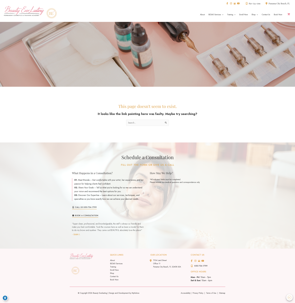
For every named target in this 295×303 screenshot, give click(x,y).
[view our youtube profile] (238, 3)
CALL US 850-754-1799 (85, 207)
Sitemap (222, 293)
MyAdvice (135, 293)
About (112, 260)
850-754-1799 (254, 3)
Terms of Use (211, 293)
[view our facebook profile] (227, 3)
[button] (84, 207)
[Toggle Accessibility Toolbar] (5, 298)
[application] (222, 14)
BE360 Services (116, 263)
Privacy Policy (198, 293)
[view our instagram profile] (231, 3)
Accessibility (185, 293)
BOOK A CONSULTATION (86, 216)
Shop (112, 273)
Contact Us (114, 276)
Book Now (114, 279)
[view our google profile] (234, 3)
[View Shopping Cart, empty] (288, 14)
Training (113, 266)
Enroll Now (114, 270)
